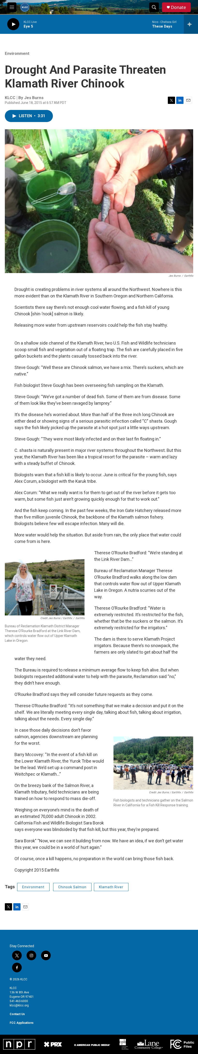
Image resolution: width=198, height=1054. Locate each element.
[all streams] (191, 24)
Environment (17, 53)
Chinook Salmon (72, 887)
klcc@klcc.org (19, 1005)
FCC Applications (22, 1023)
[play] (13, 24)
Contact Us (17, 1014)
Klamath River (111, 887)
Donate (178, 7)
